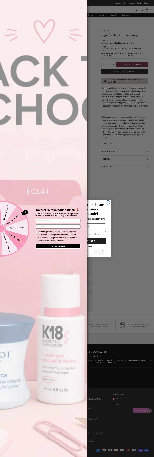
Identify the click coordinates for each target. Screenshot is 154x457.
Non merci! (88, 246)
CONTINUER (88, 241)
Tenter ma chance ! (58, 246)
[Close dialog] (108, 202)
